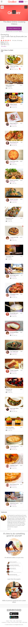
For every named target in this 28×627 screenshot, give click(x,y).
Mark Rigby (12, 181)
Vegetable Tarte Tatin (14, 465)
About (7, 621)
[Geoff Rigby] (7, 295)
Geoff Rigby (12, 295)
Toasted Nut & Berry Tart (14, 237)
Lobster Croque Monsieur (14, 370)
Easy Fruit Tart (9, 389)
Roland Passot (13, 314)
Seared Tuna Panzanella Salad (14, 180)
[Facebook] (10, 610)
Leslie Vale (12, 67)
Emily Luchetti (13, 276)
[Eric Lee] (7, 238)
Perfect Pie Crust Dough (14, 503)
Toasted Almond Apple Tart (14, 446)
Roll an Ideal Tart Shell (14, 275)
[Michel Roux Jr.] (7, 466)
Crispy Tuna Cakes (14, 66)
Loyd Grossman (13, 105)
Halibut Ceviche (13, 104)
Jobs (14, 621)
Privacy (8, 622)
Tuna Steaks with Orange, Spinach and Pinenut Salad (10, 256)
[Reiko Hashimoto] (7, 200)
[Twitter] (20, 610)
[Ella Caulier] (7, 162)
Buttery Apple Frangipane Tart (10, 85)
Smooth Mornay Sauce (14, 313)
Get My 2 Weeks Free (14, 28)
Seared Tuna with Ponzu (14, 199)
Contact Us (4, 622)
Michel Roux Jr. (13, 466)
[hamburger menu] (1, 1)
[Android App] (14, 617)
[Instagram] (8, 610)
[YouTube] (15, 610)
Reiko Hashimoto (14, 200)
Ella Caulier (12, 162)
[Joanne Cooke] (7, 124)
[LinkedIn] (13, 610)
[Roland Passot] (7, 314)
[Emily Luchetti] (7, 276)
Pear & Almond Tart (14, 484)
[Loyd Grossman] (7, 105)
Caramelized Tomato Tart (14, 294)
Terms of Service (15, 622)
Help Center (19, 621)
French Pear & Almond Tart (14, 161)
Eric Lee (12, 238)
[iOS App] (14, 613)
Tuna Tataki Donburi (14, 351)
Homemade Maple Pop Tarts (14, 332)
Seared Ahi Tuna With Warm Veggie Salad (10, 218)
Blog (21, 622)
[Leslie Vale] (7, 67)
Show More (3, 46)
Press (11, 621)
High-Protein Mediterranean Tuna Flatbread (14, 408)
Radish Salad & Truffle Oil (14, 123)
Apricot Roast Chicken (14, 142)
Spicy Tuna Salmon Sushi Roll (10, 427)
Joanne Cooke (13, 124)
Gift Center (24, 622)
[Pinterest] (18, 610)
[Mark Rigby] (7, 181)
